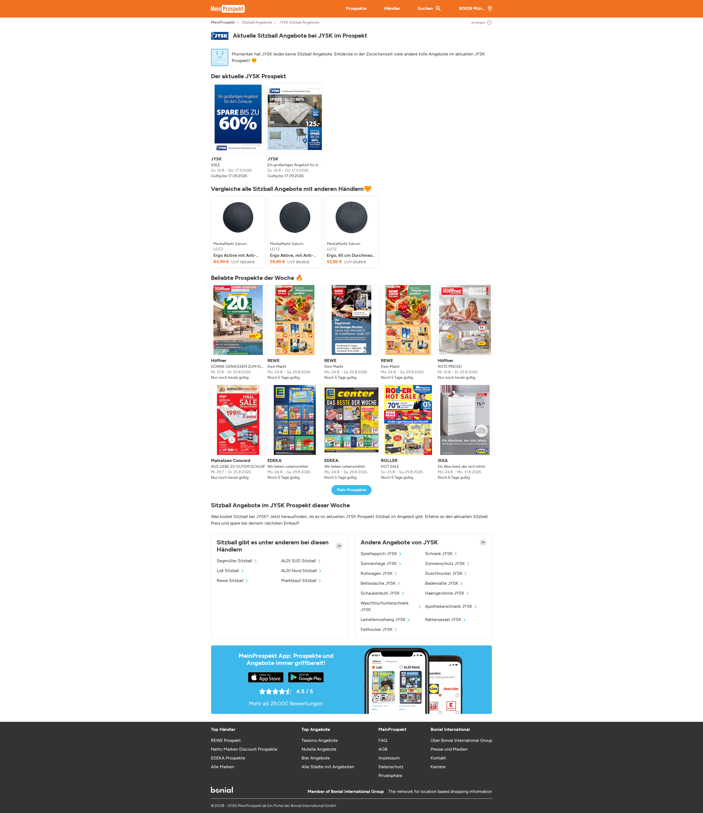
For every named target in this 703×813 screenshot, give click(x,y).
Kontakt (438, 758)
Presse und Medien (449, 749)
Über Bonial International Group (461, 740)
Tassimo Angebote (320, 740)
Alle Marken (222, 766)
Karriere (438, 766)
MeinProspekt (223, 22)
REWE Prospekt (226, 740)
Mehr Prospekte (351, 490)
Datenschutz (390, 766)
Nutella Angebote (319, 749)
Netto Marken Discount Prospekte (244, 749)
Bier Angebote (316, 758)
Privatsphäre (390, 775)
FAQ (382, 740)
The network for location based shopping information (440, 791)
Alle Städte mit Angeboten (328, 766)
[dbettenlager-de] (219, 36)
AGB (382, 749)
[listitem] (238, 131)
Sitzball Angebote (257, 22)
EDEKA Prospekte (228, 758)
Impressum (389, 758)
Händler (392, 8)
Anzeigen (478, 22)
